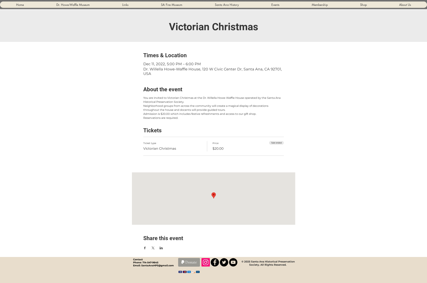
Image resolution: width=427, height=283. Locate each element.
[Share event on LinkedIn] (161, 248)
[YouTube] (233, 262)
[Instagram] (205, 262)
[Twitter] (224, 262)
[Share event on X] (153, 248)
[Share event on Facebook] (144, 248)
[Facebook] (215, 262)
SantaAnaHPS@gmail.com (157, 265)
